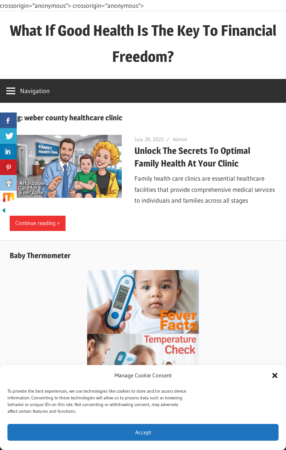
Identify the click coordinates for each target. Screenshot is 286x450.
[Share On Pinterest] (8, 167)
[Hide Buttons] (3, 212)
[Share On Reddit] (8, 183)
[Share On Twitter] (8, 136)
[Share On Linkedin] (8, 151)
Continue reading (35, 222)
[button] (275, 375)
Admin (180, 139)
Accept (143, 432)
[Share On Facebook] (8, 120)
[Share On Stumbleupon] (8, 198)
